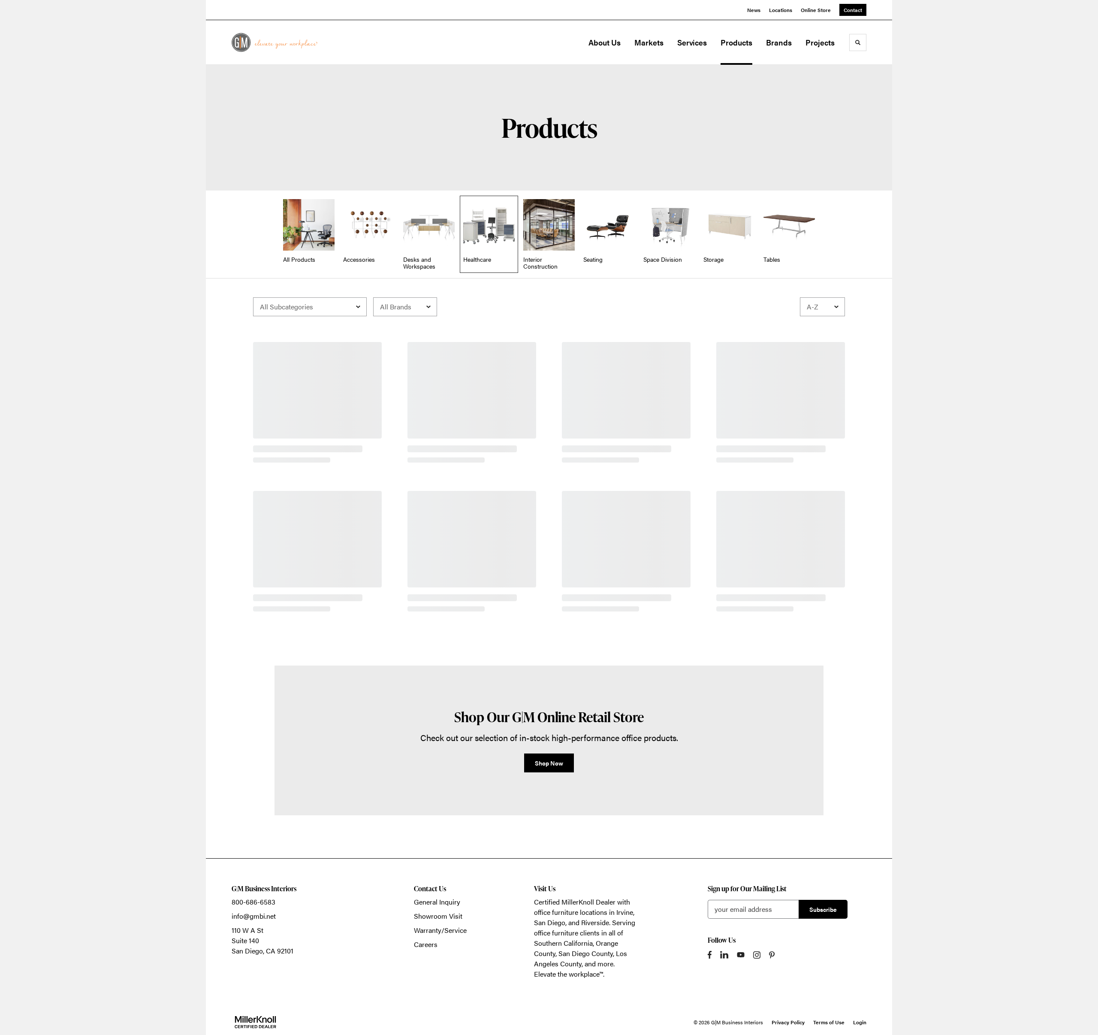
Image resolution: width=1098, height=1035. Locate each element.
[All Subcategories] (310, 306)
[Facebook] (710, 955)
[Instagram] (756, 955)
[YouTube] (741, 954)
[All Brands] (405, 306)
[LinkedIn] (724, 955)
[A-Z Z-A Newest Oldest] (822, 306)
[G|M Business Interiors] (274, 42)
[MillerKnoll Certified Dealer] (255, 1022)
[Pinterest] (772, 955)
